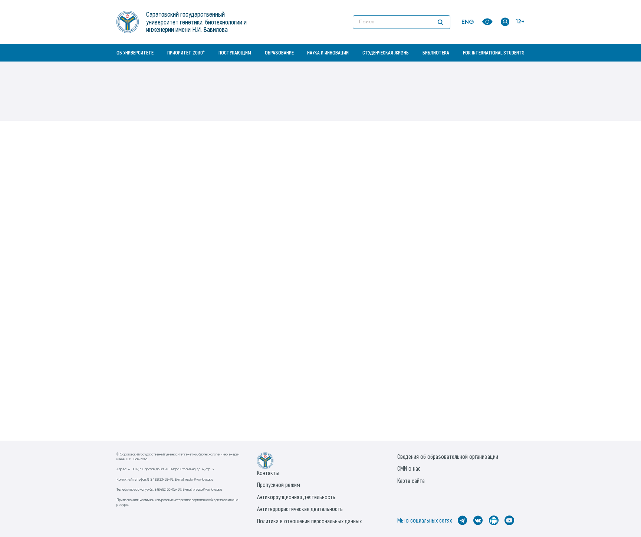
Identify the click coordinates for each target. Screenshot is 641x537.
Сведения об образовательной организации (447, 456)
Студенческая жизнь (385, 52)
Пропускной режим (278, 484)
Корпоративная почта (506, 68)
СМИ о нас (409, 468)
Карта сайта (411, 480)
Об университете (135, 52)
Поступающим (234, 52)
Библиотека (436, 52)
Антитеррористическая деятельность (300, 508)
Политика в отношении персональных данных (309, 520)
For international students (494, 52)
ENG (467, 22)
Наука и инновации (328, 52)
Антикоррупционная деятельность (296, 496)
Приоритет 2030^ (186, 52)
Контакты (268, 472)
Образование (279, 52)
